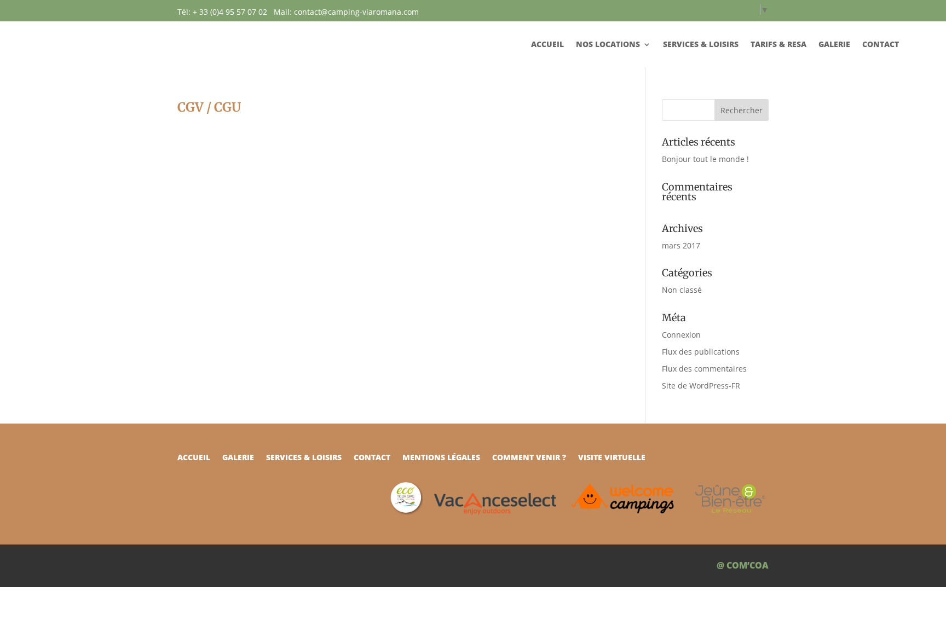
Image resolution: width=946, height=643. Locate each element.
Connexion (681, 334)
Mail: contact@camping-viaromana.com (346, 12)
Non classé (682, 290)
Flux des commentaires (704, 368)
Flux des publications (701, 351)
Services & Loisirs (701, 44)
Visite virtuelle (611, 458)
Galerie (834, 44)
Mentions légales (441, 458)
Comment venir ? (529, 458)
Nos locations (608, 44)
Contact (880, 44)
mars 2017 (681, 245)
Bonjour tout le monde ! (705, 159)
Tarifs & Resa (778, 44)
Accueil (547, 44)
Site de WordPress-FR (701, 385)
